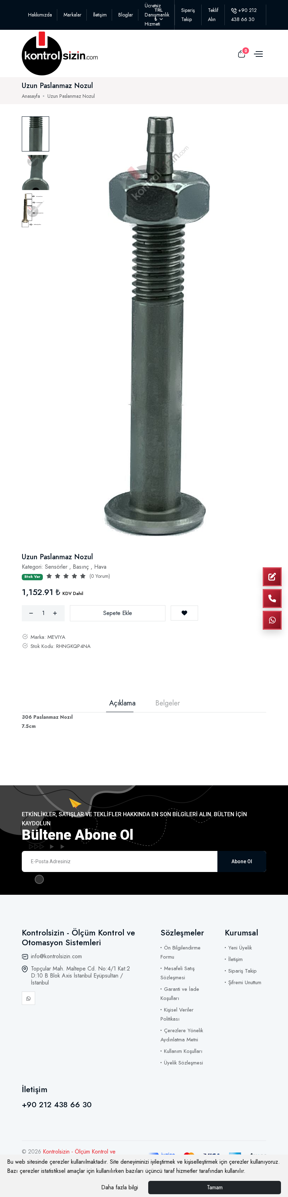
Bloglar (125, 14)
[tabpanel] (156, 326)
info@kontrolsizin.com (56, 956)
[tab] (35, 133)
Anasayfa (31, 96)
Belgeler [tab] (167, 703)
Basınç (81, 567)
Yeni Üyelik (240, 948)
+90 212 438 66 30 (57, 1104)
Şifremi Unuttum (244, 982)
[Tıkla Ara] (272, 598)
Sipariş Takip (242, 971)
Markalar (72, 14)
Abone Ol (241, 861)
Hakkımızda (40, 14)
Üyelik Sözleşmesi (183, 1063)
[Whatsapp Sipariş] (272, 620)
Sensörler (56, 567)
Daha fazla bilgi (119, 1187)
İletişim (100, 14)
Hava (100, 567)
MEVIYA (56, 637)
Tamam (215, 1187)
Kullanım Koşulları (183, 1051)
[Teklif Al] (272, 576)
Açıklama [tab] (122, 703)
